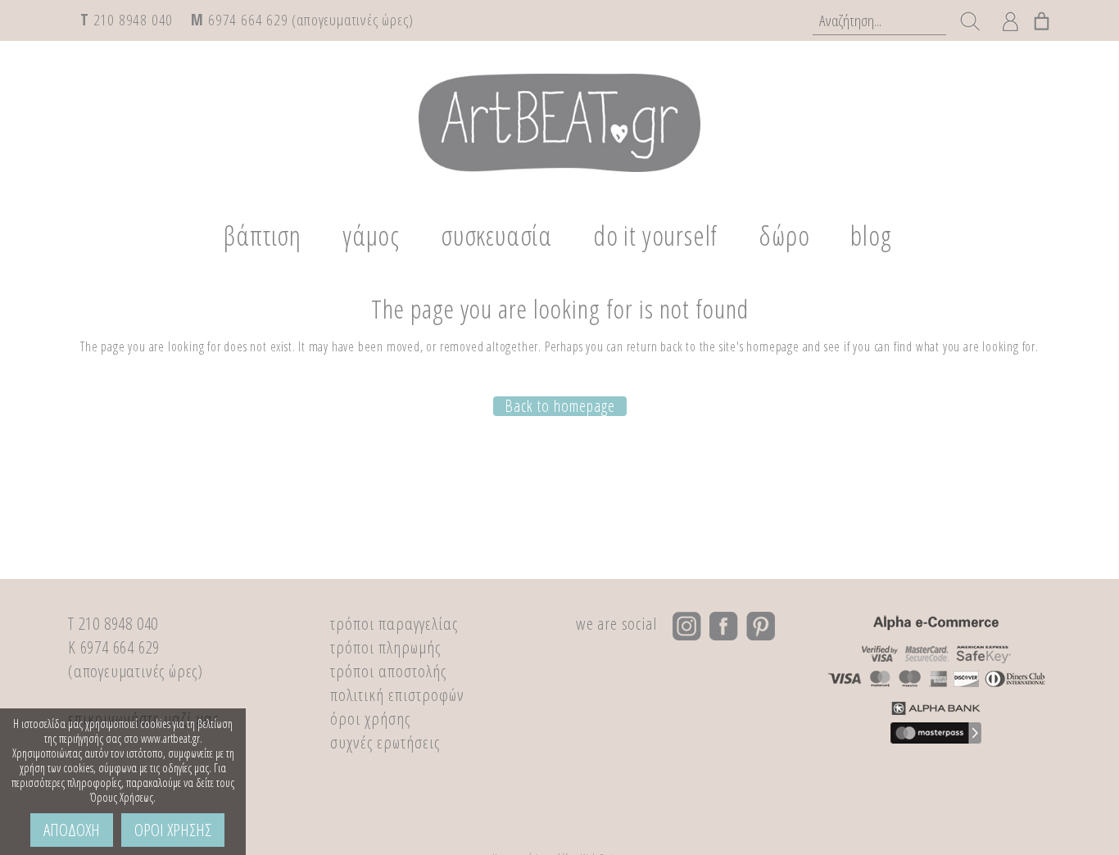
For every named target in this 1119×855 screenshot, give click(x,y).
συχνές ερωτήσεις (385, 742)
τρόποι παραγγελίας (394, 623)
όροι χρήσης (370, 718)
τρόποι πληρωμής (385, 647)
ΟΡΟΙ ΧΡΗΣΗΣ (172, 829)
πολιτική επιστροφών (397, 694)
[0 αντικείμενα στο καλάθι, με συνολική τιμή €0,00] (1042, 17)
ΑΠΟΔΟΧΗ (71, 829)
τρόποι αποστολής (388, 670)
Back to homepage (560, 406)
